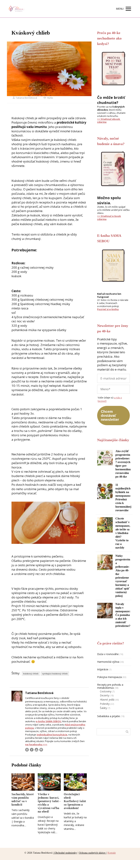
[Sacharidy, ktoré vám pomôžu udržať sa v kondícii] (22, 782)
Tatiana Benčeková (26, 97)
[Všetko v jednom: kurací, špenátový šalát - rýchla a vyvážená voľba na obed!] (49, 782)
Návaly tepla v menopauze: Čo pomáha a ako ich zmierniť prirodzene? (122, 614)
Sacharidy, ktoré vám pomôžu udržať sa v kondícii (22, 799)
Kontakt (112, 852)
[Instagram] (41, 750)
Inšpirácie (102, 669)
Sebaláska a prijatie (108, 716)
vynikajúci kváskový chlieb (55, 673)
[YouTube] (36, 750)
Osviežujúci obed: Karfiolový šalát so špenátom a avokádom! (75, 801)
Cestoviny (105, 691)
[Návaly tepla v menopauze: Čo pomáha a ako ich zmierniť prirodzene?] (105, 610)
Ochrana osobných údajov (92, 852)
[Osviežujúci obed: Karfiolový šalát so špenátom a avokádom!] (75, 782)
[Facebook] (32, 750)
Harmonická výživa (108, 661)
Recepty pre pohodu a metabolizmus (110, 686)
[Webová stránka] (27, 750)
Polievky (105, 703)
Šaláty (103, 708)
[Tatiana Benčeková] (16, 8)
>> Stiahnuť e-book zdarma (109, 217)
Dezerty (104, 695)
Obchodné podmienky (65, 852)
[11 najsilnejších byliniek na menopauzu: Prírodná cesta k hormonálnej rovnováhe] (105, 491)
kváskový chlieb (30, 673)
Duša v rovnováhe (108, 654)
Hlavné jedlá (107, 699)
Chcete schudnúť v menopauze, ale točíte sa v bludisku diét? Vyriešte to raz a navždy (122, 533)
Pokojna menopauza (109, 677)
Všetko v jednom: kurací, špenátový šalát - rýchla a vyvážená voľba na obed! (49, 802)
